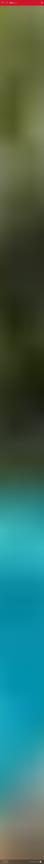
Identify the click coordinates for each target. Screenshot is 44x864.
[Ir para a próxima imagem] (7, 862)
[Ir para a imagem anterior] (4, 862)
